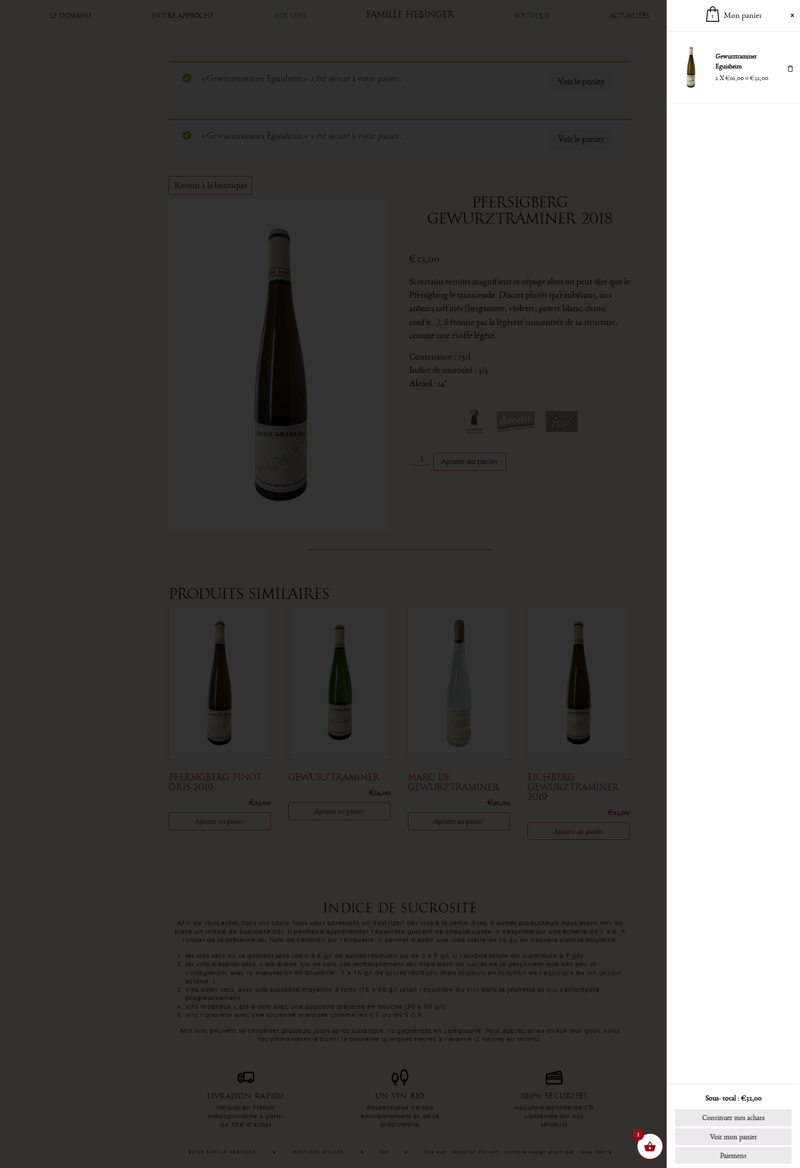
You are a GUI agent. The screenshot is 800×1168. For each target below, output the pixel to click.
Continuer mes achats (733, 1118)
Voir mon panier (733, 1137)
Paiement (733, 1155)
